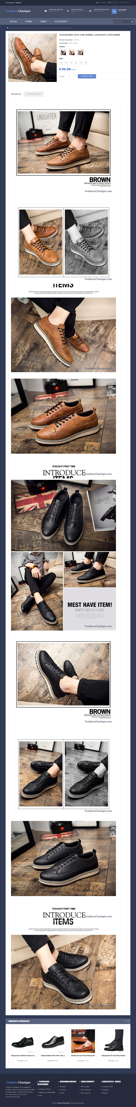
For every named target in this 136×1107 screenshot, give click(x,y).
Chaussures (22, 28)
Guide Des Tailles (34, 94)
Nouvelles (105, 1090)
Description (16, 94)
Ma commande (86, 1090)
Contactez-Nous (107, 1086)
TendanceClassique (63, 1103)
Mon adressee (85, 1093)
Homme (13, 28)
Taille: (61, 58)
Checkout (126, 2)
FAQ (40, 1095)
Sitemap (104, 1093)
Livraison (63, 1090)
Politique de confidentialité (47, 1092)
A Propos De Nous (45, 1089)
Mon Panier (114, 2)
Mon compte (85, 1086)
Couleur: (62, 46)
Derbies (30, 28)
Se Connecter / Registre (13, 2)
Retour (62, 1093)
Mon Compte (102, 2)
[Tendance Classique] (18, 11)
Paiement (63, 1086)
